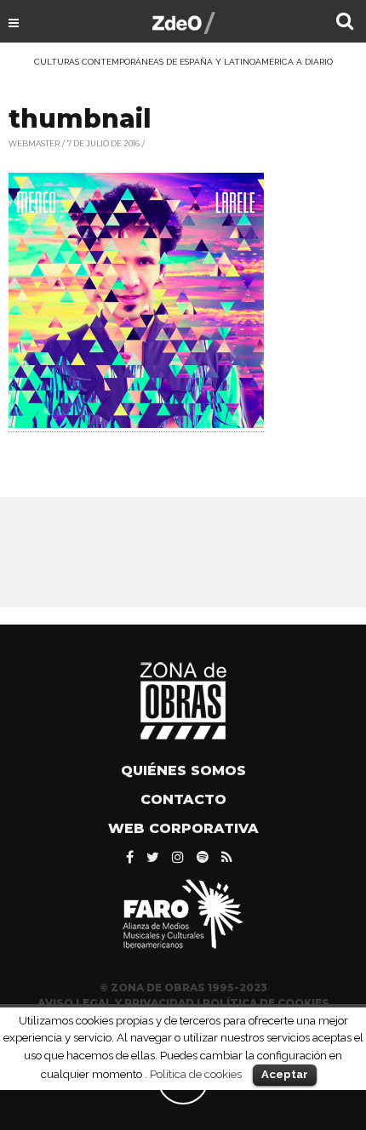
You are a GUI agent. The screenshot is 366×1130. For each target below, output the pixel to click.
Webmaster (34, 143)
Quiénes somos (183, 770)
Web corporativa (183, 828)
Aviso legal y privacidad (115, 1002)
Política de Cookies (266, 1002)
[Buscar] (344, 23)
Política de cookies (196, 1074)
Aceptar (284, 1074)
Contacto (183, 799)
